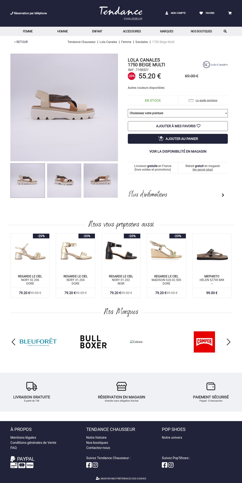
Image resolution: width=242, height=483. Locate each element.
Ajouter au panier (182, 139)
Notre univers (172, 437)
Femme (28, 31)
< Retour (21, 42)
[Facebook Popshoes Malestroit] (165, 466)
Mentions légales (23, 437)
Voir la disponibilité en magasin (177, 151)
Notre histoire (96, 437)
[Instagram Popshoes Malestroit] (171, 466)
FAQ (13, 448)
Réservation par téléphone (30, 13)
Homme (62, 31)
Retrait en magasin (202, 167)
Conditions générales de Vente (33, 443)
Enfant (97, 31)
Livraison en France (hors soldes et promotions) (152, 167)
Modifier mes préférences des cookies (123, 478)
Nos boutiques (201, 31)
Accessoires (132, 31)
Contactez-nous (98, 448)
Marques (166, 31)
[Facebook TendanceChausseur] (89, 466)
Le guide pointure (206, 100)
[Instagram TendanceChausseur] (95, 466)
